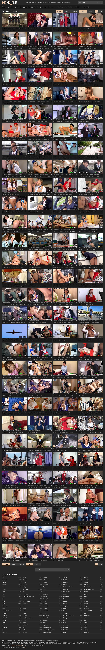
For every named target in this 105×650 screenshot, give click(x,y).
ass (48, 84)
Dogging (25, 615)
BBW (4, 603)
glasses (69, 505)
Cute (24, 606)
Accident (5, 579)
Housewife (46, 615)
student (40, 30)
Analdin (29, 121)
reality (84, 212)
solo (15, 267)
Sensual (86, 584)
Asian (4, 591)
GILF (44, 591)
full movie (21, 432)
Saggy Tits (86, 579)
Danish (24, 610)
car (45, 66)
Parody (65, 618)
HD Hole (9, 2)
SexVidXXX (55, 286)
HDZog (54, 30)
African (4, 582)
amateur (35, 542)
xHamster (55, 139)
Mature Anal (66, 596)
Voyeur (85, 627)
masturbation (20, 267)
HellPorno (30, 30)
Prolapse (65, 625)
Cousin (24, 591)
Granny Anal (46, 599)
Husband (45, 618)
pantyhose (61, 231)
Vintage (86, 622)
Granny (45, 596)
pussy (66, 359)
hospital (41, 249)
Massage (65, 589)
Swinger (86, 606)
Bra (3, 625)
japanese (9, 30)
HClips (4, 121)
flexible (23, 505)
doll (33, 139)
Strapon (86, 603)
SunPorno (81, 103)
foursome (66, 121)
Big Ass (4, 613)
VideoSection (5, 560)
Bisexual (5, 618)
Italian (44, 622)
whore (67, 286)
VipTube (80, 139)
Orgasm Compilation (68, 615)
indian (89, 267)
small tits (10, 267)
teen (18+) (41, 176)
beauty (91, 304)
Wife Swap (86, 632)
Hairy (44, 601)
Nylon (64, 610)
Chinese (25, 579)
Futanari (45, 582)
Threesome (87, 615)
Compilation (26, 589)
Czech (24, 608)
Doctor (24, 613)
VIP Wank (59, 7)
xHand (54, 176)
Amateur (5, 584)
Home (4, 7)
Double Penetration (27, 618)
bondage (88, 542)
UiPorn (4, 66)
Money (65, 601)
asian (84, 84)
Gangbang (45, 584)
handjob (61, 103)
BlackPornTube (6, 523)
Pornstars (43, 7)
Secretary (86, 582)
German (45, 589)
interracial (16, 48)
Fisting (24, 630)
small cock (60, 267)
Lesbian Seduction (68, 587)
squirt (15, 340)
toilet (85, 103)
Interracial (45, 620)
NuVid (29, 395)
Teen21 (80, 249)
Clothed (25, 584)
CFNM (71, 121)
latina (21, 48)
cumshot (46, 121)
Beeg (29, 103)
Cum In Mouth (26, 601)
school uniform (93, 395)
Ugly (85, 620)
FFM (20, 139)
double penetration (18, 103)
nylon (95, 48)
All (83, 11)
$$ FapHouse (30, 194)
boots (16, 414)
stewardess (45, 30)
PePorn (4, 304)
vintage (22, 249)
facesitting (36, 523)
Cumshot (25, 603)
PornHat (4, 139)
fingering (94, 487)
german (59, 84)
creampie (97, 30)
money (7, 505)
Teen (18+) (86, 608)
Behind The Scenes (7, 610)
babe (75, 158)
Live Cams (51, 7)
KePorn (54, 48)
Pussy (64, 632)
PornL (29, 340)
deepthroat (96, 450)
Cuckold (25, 599)
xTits (4, 84)
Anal (4, 587)
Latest (67, 11)
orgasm (66, 48)
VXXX (80, 30)
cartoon (16, 487)
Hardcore (45, 606)
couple (93, 322)
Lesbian (65, 584)
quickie (42, 469)
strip (18, 249)
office (65, 450)
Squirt (85, 596)
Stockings (86, 599)
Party (64, 620)
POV (33, 103)
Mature (65, 594)
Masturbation (66, 591)
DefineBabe (81, 487)
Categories (34, 7)
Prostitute (65, 630)
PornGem (55, 414)
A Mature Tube (68, 7)
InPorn (54, 194)
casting (84, 450)
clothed (84, 48)
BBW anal (5, 606)
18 (46, 176)
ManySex (30, 66)
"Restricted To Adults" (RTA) (17, 645)
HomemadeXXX (82, 158)
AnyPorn (80, 377)
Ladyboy (65, 582)
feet (97, 286)
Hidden (45, 608)
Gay (44, 587)
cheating (41, 103)
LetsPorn (4, 267)
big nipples (61, 414)
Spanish (86, 594)
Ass (4, 594)
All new (10, 7)
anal (17, 176)
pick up (15, 158)
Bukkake (5, 627)
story (16, 359)
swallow (12, 304)
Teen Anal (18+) (88, 610)
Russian (86, 577)
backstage (12, 560)
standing (21, 158)
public (34, 84)
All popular (18, 7)
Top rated (26, 7)
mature (13, 30)
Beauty (4, 608)
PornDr (29, 267)
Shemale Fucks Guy (89, 589)
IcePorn (54, 84)
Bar (3, 599)
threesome (60, 66)
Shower (86, 591)
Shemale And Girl (88, 587)
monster (58, 158)
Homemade (46, 610)
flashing (95, 414)
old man (65, 249)
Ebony (24, 622)
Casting (4, 632)
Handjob (45, 603)
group (39, 395)
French (45, 577)
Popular (59, 11)
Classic (25, 582)
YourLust (30, 542)
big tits (35, 66)
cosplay (71, 432)
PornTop (80, 231)
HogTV (54, 212)
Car (3, 630)
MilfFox (54, 66)
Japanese (45, 625)
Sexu (54, 158)
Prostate (65, 627)
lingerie (38, 158)
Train (85, 618)
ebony (39, 286)
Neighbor (65, 606)
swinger (35, 487)
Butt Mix (77, 7)
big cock (70, 158)
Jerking (65, 577)
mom (7, 340)
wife (71, 194)
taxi (84, 249)
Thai (85, 613)
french (38, 84)
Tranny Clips (86, 7)
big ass (34, 121)
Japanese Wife (47, 632)
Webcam (86, 630)
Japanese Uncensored (48, 630)
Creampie (25, 594)
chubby (23, 139)
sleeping (42, 304)
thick (91, 523)
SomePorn (30, 286)
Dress (24, 620)
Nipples (65, 608)
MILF (14, 121)
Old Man (65, 613)
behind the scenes (46, 194)
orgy (49, 176)
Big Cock (5, 615)
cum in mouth (72, 267)
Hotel (44, 613)
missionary (47, 48)
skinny (85, 267)
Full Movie (45, 579)
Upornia (80, 84)
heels (71, 30)
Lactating (65, 579)
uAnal (80, 542)
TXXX (4, 30)
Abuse (25, 647)
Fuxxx (80, 48)
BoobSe (80, 212)
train (36, 103)
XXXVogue (81, 194)
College (25, 587)
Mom (64, 599)
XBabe (29, 48)
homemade (90, 103)
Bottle (4, 622)
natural (7, 84)
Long (90, 11)
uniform (18, 30)
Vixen (85, 625)
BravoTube (55, 103)
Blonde (4, 620)
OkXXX (29, 84)
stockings (60, 30)
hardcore (15, 66)
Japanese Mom (47, 627)
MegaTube (30, 304)
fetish (40, 560)
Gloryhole (45, 594)
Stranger (86, 601)
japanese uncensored (88, 176)
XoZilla (54, 121)
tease (90, 414)
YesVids (80, 121)
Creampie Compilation (28, 596)
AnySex (29, 158)
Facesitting (25, 625)
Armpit (4, 589)
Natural (65, 603)
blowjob (35, 30)
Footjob (25, 632)
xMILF (80, 66)
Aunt (4, 596)
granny (37, 231)
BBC (4, 601)
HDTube (4, 48)
